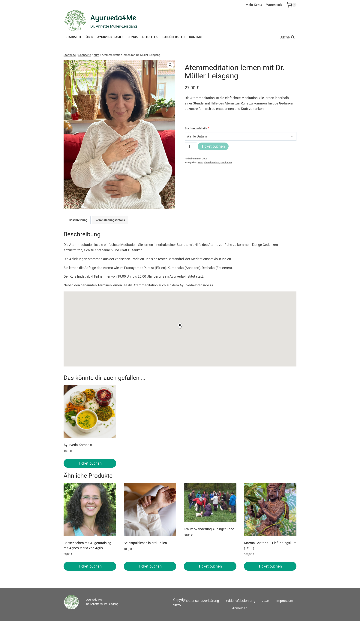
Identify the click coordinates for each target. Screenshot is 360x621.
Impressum (284, 601)
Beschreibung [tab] (78, 220)
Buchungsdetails (197, 128)
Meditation (226, 162)
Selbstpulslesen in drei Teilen (145, 543)
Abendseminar (211, 162)
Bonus (133, 37)
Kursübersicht (173, 37)
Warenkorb (274, 4)
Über (89, 37)
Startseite (74, 37)
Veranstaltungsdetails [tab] (110, 220)
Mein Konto (254, 4)
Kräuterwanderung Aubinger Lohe (209, 529)
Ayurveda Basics (110, 37)
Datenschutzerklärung (202, 601)
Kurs (200, 162)
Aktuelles (150, 37)
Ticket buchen (213, 146)
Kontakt (196, 37)
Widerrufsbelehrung (240, 601)
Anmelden (239, 608)
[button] (170, 65)
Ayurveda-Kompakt (78, 445)
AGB (265, 601)
